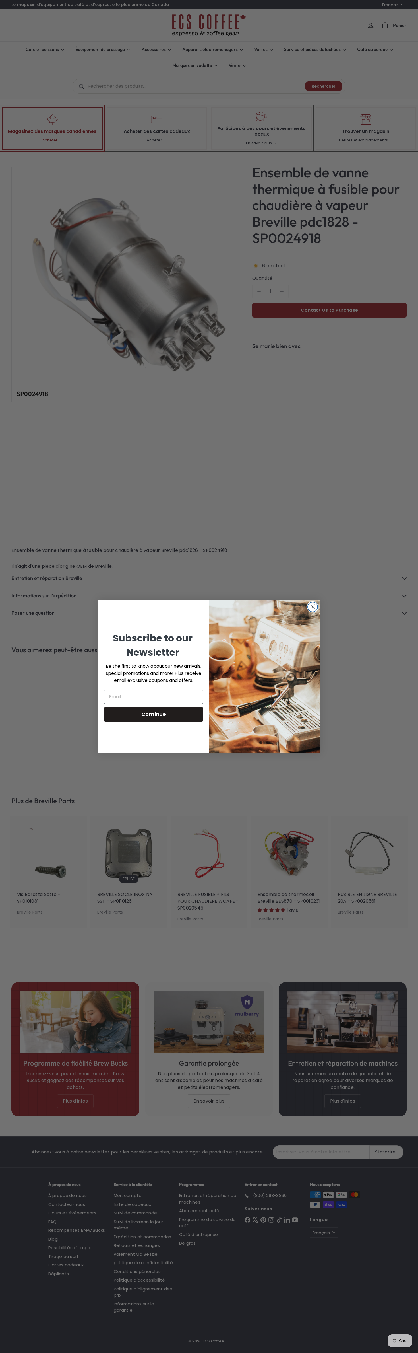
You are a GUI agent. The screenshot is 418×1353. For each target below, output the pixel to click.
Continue (153, 714)
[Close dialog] (313, 607)
